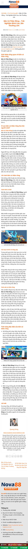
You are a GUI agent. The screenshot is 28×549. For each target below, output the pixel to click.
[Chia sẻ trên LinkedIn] (21, 456)
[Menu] (2, 2)
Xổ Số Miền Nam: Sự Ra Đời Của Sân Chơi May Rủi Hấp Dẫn (21, 465)
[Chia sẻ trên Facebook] (9, 456)
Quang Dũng (21, 29)
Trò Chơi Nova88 (13, 13)
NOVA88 (3, 13)
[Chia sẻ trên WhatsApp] (7, 456)
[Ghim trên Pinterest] (18, 456)
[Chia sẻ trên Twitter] (12, 456)
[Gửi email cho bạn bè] (15, 456)
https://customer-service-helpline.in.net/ (14, 432)
